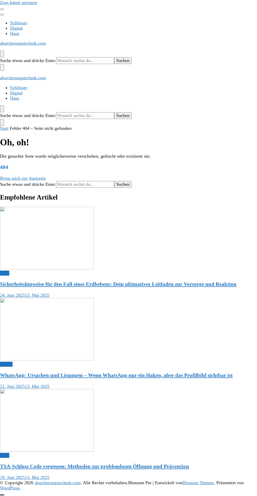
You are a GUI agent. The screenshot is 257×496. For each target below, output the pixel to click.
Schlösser (18, 22)
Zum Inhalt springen (18, 2)
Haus (14, 33)
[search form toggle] (2, 53)
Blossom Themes (198, 482)
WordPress (10, 487)
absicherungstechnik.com (23, 43)
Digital (16, 28)
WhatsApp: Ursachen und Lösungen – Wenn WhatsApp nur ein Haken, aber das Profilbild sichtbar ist (116, 375)
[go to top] (2, 494)
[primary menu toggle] (2, 9)
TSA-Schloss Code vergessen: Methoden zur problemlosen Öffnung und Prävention (94, 466)
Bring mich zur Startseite (23, 178)
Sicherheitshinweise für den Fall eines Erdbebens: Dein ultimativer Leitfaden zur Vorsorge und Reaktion (118, 284)
